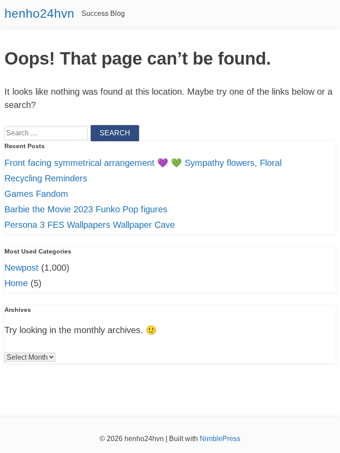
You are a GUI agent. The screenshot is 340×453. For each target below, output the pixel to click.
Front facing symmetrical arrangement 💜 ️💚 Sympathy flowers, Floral (143, 163)
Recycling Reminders (45, 178)
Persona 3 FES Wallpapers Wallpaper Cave (89, 225)
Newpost (21, 268)
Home (16, 283)
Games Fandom (36, 194)
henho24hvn (39, 13)
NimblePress (219, 438)
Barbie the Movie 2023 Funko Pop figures (85, 209)
